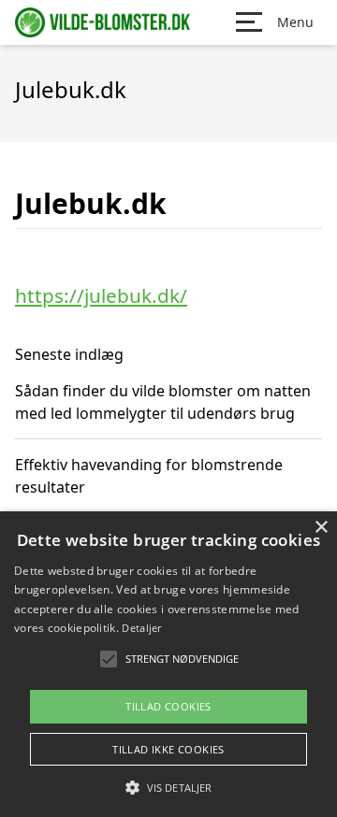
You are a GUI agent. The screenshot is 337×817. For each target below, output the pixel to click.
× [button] (321, 528)
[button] (168, 787)
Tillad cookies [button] (168, 706)
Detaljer (141, 628)
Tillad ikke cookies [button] (168, 749)
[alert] (168, 664)
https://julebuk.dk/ (101, 295)
